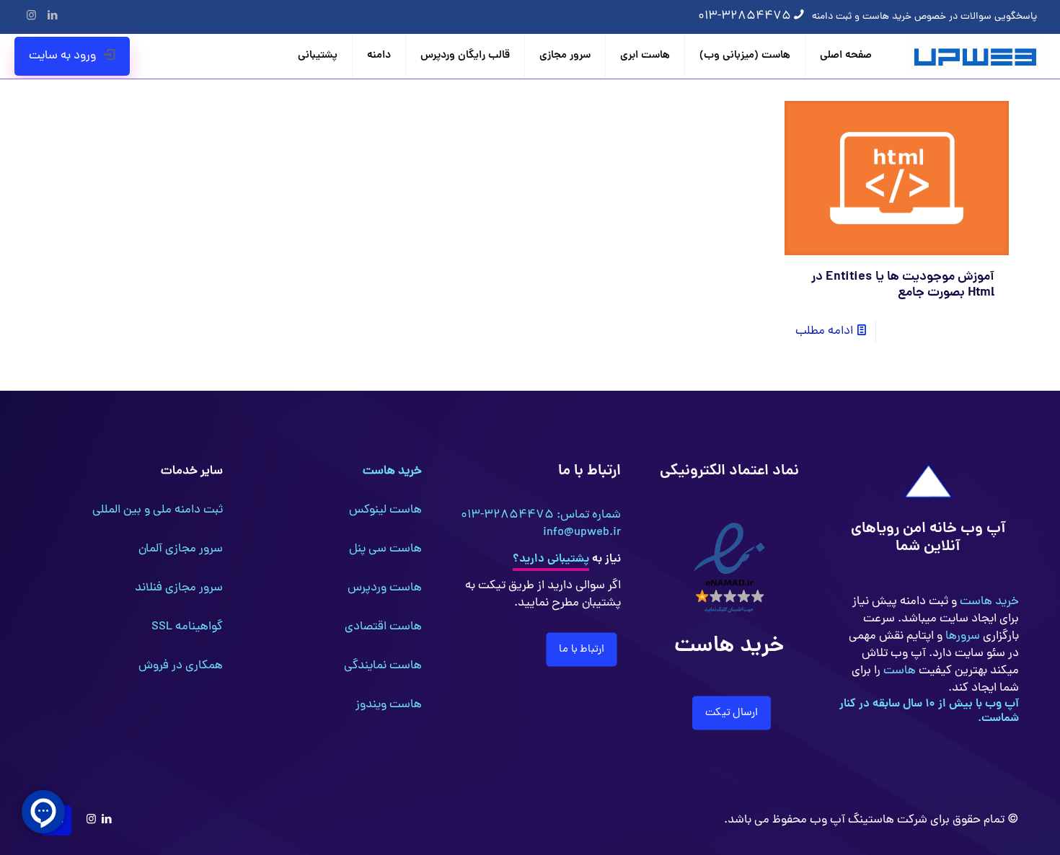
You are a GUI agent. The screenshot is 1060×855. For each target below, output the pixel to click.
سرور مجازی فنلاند (179, 588)
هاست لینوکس (385, 510)
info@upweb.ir (582, 532)
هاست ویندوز (388, 705)
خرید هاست (988, 602)
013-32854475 (744, 16)
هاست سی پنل (385, 549)
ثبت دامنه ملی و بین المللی (157, 510)
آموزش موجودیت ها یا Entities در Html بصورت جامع (902, 285)
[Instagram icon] (31, 17)
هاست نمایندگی (383, 666)
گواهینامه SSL (187, 627)
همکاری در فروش (180, 666)
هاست (898, 671)
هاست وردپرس (385, 588)
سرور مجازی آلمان (180, 549)
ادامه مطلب (824, 331)
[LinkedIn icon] (52, 17)
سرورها (961, 636)
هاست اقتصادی (383, 627)
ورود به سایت (62, 56)
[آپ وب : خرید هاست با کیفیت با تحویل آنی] (977, 56)
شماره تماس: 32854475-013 (541, 515)
